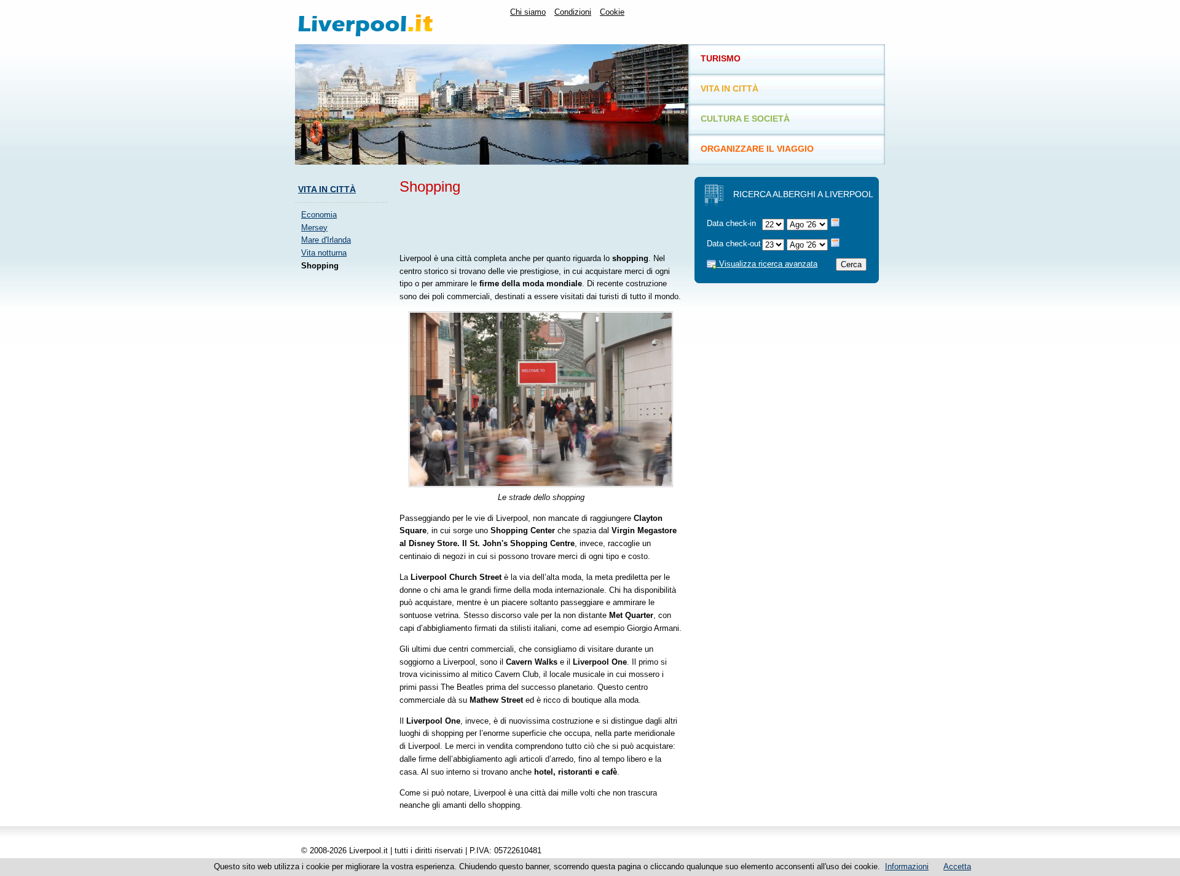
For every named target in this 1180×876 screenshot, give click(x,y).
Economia (319, 214)
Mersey (314, 227)
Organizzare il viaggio (757, 149)
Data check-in (731, 223)
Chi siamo (528, 12)
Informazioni (907, 866)
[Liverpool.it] (390, 22)
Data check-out (734, 243)
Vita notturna (324, 252)
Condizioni (572, 12)
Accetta (957, 866)
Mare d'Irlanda (326, 239)
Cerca (851, 264)
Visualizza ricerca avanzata (767, 263)
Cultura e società (745, 118)
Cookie (612, 12)
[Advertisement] (344, 465)
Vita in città (327, 189)
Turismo (721, 58)
